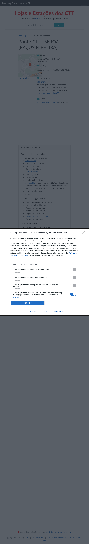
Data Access (44, 311)
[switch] (73, 269)
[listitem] (44, 264)
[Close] (84, 233)
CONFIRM (28, 303)
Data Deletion (31, 311)
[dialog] (44, 272)
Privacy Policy (58, 311)
